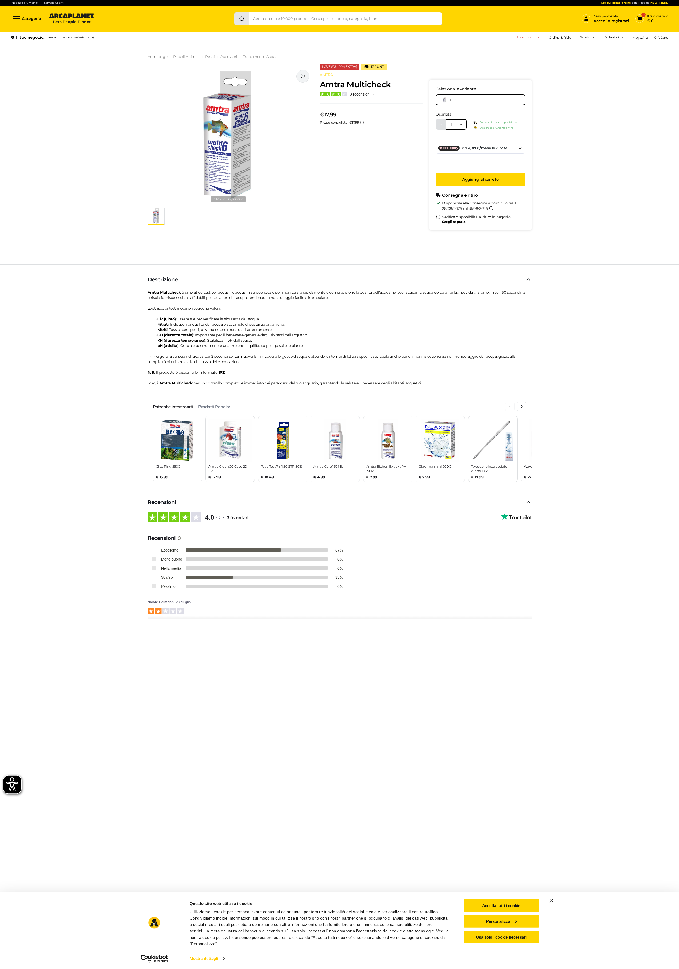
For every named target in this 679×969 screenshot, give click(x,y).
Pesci (210, 56)
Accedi (590, 46)
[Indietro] (510, 406)
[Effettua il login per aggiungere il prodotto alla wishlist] (302, 76)
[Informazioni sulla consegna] (491, 208)
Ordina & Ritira (560, 38)
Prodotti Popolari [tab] (214, 406)
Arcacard (551, 60)
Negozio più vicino (25, 3)
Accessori (228, 56)
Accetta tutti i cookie (501, 905)
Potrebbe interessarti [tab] (173, 406)
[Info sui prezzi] (362, 122)
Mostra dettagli (204, 958)
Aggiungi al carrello (480, 179)
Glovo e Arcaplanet (559, 86)
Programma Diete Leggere (556, 69)
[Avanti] (521, 406)
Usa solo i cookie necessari (501, 937)
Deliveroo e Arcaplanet (562, 94)
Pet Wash (552, 52)
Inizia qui (602, 58)
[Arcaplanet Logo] (71, 18)
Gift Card (661, 38)
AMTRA (326, 74)
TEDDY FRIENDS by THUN (556, 52)
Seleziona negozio (71, 100)
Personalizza (498, 921)
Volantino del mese (570, 52)
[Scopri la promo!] (629, 74)
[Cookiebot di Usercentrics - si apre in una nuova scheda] (154, 959)
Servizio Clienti (54, 3)
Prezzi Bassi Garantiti (552, 60)
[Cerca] (241, 18)
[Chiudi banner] (551, 901)
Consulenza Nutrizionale (563, 77)
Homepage (158, 56)
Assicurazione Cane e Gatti (565, 69)
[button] (228, 136)
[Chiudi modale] (122, 56)
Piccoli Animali (186, 56)
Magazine (640, 38)
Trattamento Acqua (260, 56)
